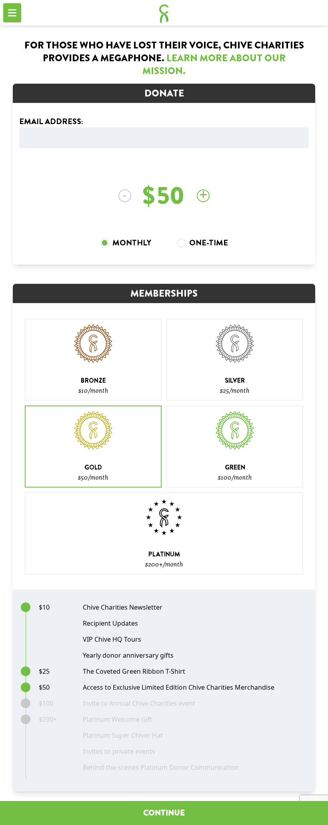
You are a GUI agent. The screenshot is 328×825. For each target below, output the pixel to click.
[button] (93, 360)
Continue (164, 813)
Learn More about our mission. (214, 64)
